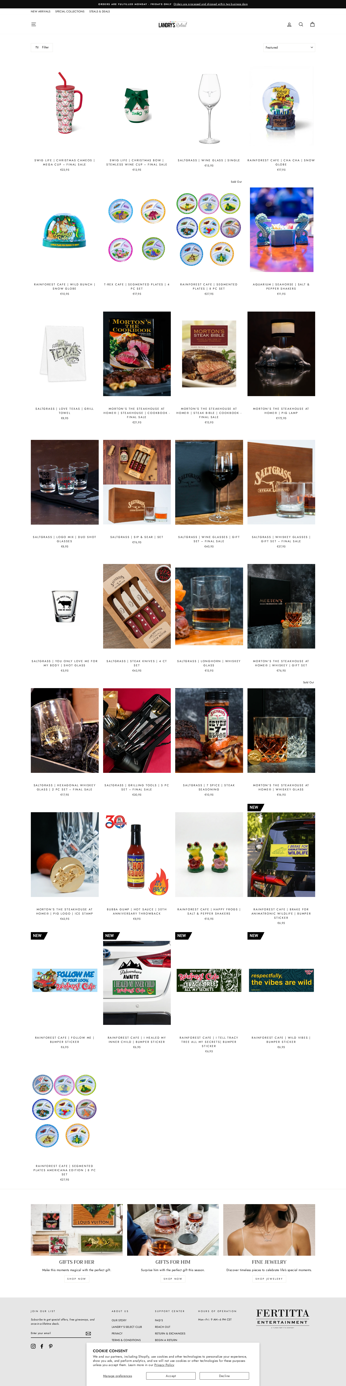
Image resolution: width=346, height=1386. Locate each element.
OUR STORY (119, 1320)
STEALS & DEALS (99, 11)
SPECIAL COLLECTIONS (69, 11)
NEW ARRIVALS (40, 11)
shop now (76, 1279)
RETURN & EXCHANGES (170, 1333)
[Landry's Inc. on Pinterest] (50, 1346)
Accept (171, 1376)
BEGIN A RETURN (166, 1340)
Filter (45, 47)
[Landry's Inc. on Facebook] (41, 1346)
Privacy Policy (164, 1365)
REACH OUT (162, 1327)
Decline (224, 1376)
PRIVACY (117, 1333)
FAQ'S (159, 1320)
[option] (173, 4)
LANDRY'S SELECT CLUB (127, 1327)
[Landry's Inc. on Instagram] (33, 1346)
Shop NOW (173, 1279)
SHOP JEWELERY (269, 1279)
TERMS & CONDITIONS (126, 1340)
